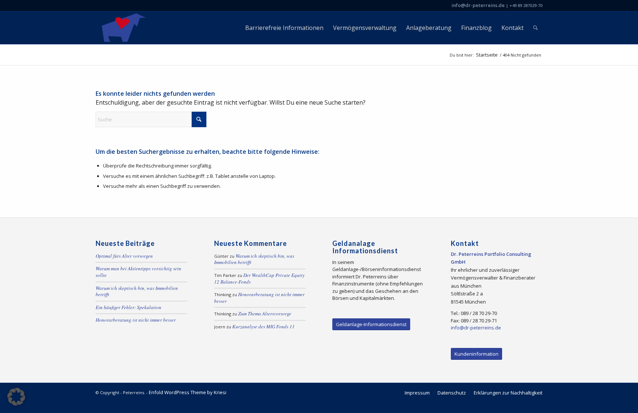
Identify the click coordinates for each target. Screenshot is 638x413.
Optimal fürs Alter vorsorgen (124, 256)
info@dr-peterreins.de (478, 5)
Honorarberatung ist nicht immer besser (136, 319)
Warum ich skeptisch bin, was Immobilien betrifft (137, 291)
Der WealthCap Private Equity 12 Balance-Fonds (259, 278)
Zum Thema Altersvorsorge (264, 313)
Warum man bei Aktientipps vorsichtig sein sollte (138, 271)
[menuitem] (284, 27)
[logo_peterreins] (122, 27)
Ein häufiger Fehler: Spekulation (128, 307)
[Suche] (535, 27)
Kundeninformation (476, 354)
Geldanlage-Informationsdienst (371, 324)
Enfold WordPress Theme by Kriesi (187, 392)
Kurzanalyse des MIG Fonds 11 (263, 326)
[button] (16, 396)
